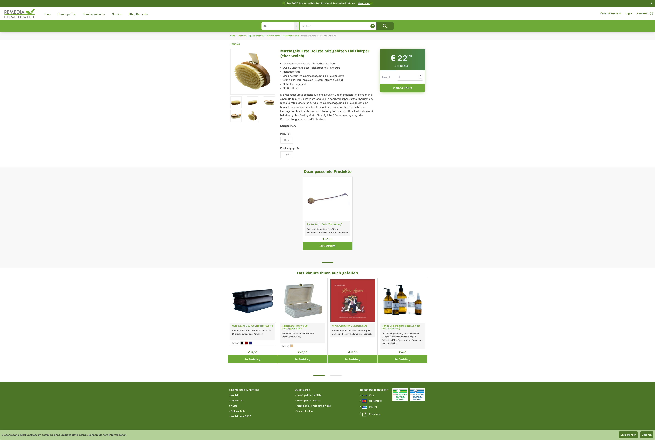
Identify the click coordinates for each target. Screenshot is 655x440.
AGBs (234, 406)
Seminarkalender (94, 14)
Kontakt (235, 395)
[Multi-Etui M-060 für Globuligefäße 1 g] (252, 300)
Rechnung (374, 414)
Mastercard (375, 401)
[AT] (19, 13)
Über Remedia (138, 14)
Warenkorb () (645, 13)
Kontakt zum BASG (241, 416)
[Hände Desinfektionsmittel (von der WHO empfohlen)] (402, 300)
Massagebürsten (291, 36)
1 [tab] (327, 262)
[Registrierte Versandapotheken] (400, 394)
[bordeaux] (246, 343)
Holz (286, 140)
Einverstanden (628, 434)
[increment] (420, 75)
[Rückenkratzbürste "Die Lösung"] (327, 199)
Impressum (237, 400)
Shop (47, 14)
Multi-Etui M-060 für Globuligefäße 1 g (252, 325)
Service (117, 14)
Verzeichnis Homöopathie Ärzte (313, 406)
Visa (371, 395)
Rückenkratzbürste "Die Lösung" (324, 224)
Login (628, 13)
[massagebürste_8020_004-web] (252, 102)
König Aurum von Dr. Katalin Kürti (349, 325)
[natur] (291, 345)
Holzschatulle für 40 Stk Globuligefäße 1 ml (295, 327)
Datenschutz (238, 411)
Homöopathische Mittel (309, 395)
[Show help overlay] (372, 26)
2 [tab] (336, 375)
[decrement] (420, 79)
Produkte (242, 36)
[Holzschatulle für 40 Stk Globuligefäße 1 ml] (302, 300)
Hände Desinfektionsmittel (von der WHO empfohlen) (401, 327)
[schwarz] (241, 343)
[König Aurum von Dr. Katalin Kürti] (352, 300)
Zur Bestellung (327, 245)
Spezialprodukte (257, 36)
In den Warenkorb (402, 87)
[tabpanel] (328, 213)
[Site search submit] (385, 26)
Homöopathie (66, 14)
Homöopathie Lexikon (308, 400)
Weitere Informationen (112, 434)
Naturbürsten (273, 36)
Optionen (647, 434)
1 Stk (287, 154)
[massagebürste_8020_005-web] (236, 102)
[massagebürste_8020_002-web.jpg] (253, 71)
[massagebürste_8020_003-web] (269, 102)
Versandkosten (304, 411)
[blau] (250, 343)
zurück (235, 44)
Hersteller (364, 3)
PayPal (373, 407)
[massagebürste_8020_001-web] (236, 116)
